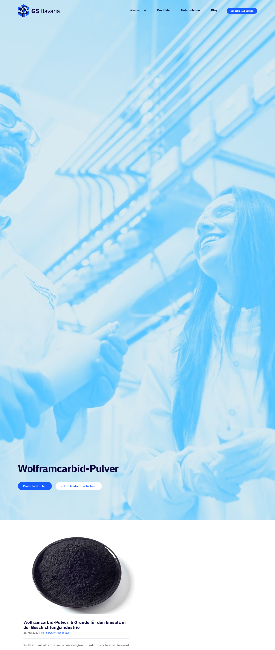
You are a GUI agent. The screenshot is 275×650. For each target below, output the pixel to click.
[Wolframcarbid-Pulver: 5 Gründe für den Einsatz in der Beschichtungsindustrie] (76, 572)
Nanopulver (64, 632)
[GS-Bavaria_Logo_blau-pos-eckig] (39, 6)
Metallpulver (48, 632)
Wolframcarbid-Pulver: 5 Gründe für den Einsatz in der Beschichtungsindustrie (74, 625)
